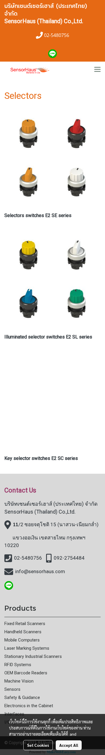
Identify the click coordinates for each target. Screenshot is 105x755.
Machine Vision (19, 681)
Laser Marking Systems (26, 648)
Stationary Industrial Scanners (33, 656)
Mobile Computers (22, 640)
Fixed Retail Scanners (24, 623)
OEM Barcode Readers (25, 673)
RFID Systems (17, 664)
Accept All (68, 745)
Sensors (12, 689)
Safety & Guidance (22, 697)
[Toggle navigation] (97, 69)
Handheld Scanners (22, 631)
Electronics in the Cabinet (28, 705)
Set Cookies (38, 745)
